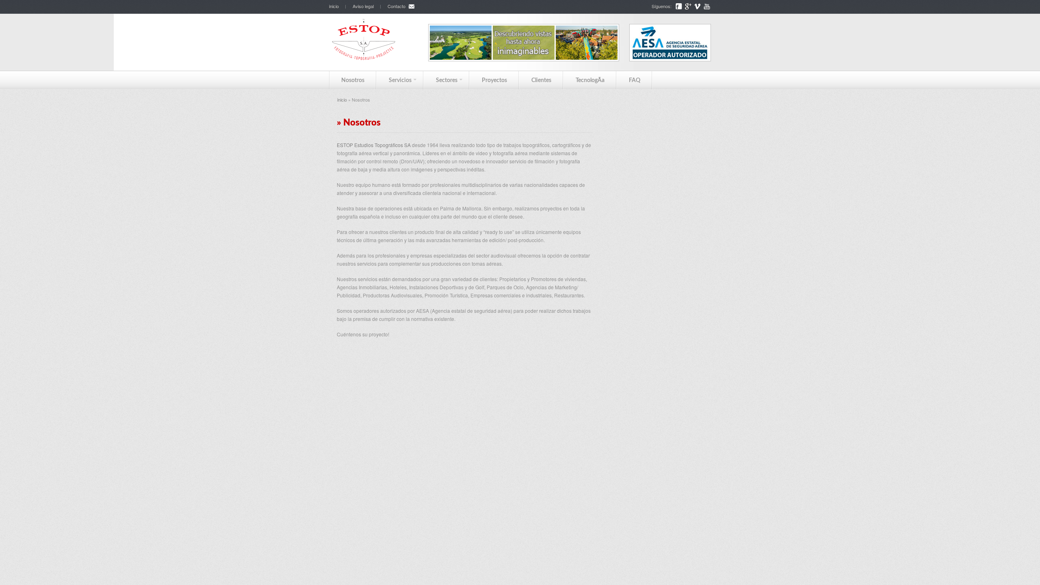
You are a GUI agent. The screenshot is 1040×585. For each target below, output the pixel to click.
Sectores (440, 80)
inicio (334, 6)
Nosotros (352, 80)
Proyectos (494, 80)
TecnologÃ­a (590, 80)
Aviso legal (363, 6)
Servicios (394, 80)
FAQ (634, 80)
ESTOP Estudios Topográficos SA (374, 144)
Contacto (396, 6)
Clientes (541, 80)
